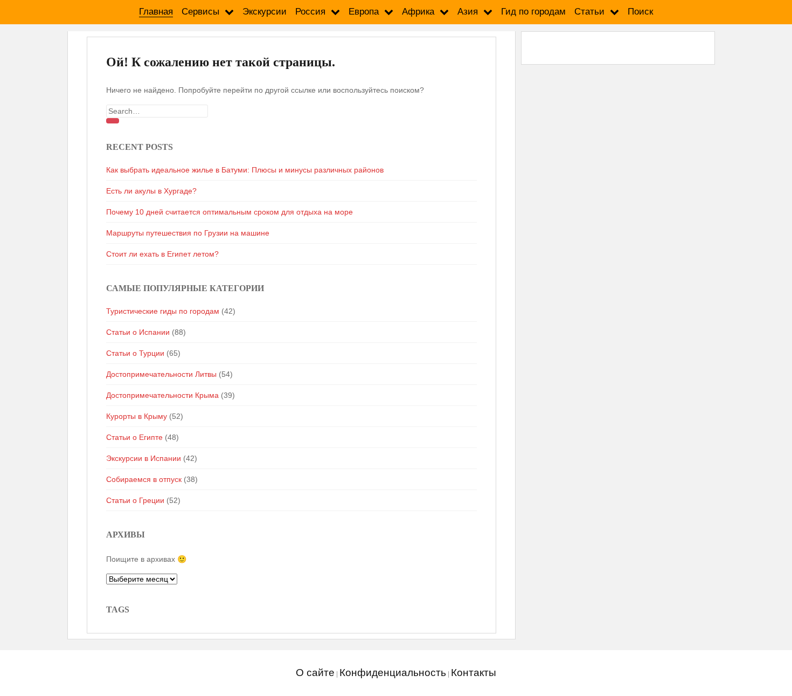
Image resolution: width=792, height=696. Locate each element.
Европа (364, 11)
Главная (156, 11)
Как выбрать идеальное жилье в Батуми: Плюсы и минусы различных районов (245, 170)
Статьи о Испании (138, 332)
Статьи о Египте (134, 437)
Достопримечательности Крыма (162, 395)
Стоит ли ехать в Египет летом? (162, 254)
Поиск (640, 11)
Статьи (589, 11)
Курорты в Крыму (136, 416)
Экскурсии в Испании (143, 458)
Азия (467, 11)
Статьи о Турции (135, 353)
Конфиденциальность (392, 672)
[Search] (112, 120)
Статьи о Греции (135, 500)
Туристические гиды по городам (162, 311)
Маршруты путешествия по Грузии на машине (187, 233)
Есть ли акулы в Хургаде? (151, 191)
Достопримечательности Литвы (161, 374)
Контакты (473, 672)
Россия (310, 11)
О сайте (315, 672)
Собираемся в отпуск (144, 479)
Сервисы (200, 11)
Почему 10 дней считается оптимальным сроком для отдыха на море (229, 212)
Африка (418, 11)
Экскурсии (264, 11)
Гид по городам (533, 11)
